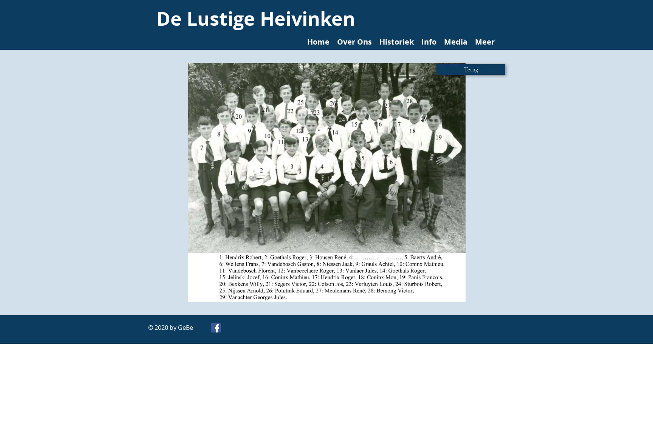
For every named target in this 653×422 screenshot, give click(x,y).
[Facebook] (216, 327)
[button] (327, 182)
